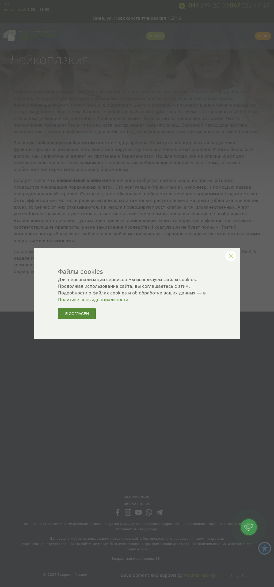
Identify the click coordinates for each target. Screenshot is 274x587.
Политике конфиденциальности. (94, 299)
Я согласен (77, 314)
